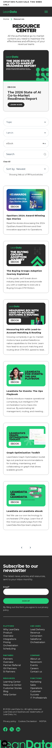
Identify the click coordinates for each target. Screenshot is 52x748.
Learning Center (12, 681)
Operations (36, 688)
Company (35, 655)
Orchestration (10, 645)
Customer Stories (12, 688)
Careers (34, 668)
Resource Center (12, 685)
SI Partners (9, 671)
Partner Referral (12, 665)
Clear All (6, 162)
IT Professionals (38, 698)
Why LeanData (11, 629)
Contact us (36, 671)
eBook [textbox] (9, 143)
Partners (8, 655)
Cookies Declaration (27, 721)
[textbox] (26, 122)
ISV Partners (10, 668)
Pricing (7, 642)
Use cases (35, 626)
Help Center (9, 694)
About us (35, 659)
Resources (9, 678)
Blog (5, 691)
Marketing (35, 681)
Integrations (9, 639)
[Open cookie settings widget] (4, 743)
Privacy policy (9, 721)
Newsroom (36, 662)
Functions (36, 678)
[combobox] (26, 122)
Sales (33, 685)
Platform (8, 626)
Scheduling (9, 648)
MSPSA (42, 721)
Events (34, 665)
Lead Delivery (37, 629)
